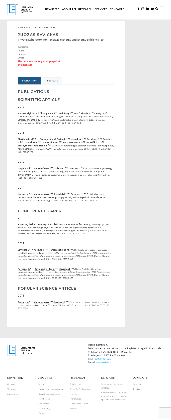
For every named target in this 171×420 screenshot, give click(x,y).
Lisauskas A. (31, 142)
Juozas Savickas (45, 27)
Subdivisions (75, 384)
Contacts (117, 9)
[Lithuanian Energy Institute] (20, 9)
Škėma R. (59, 168)
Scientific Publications (80, 389)
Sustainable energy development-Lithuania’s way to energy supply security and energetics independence (62, 196)
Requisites (137, 389)
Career (41, 413)
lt (162, 8)
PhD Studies (75, 398)
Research (85, 9)
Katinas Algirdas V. (28, 113)
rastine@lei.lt (103, 362)
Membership (44, 398)
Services (101, 9)
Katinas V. (23, 194)
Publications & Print (79, 403)
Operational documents (49, 394)
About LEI (69, 9)
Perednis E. (60, 194)
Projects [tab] (52, 81)
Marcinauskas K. (72, 142)
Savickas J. (63, 113)
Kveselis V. (76, 139)
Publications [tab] (29, 81)
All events (11, 389)
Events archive (14, 394)
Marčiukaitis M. (82, 113)
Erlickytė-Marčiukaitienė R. (33, 145)
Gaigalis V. (48, 113)
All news (11, 384)
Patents (73, 408)
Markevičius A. (50, 142)
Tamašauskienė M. (69, 224)
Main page (24, 27)
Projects (73, 394)
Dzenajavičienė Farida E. (53, 139)
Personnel (137, 384)
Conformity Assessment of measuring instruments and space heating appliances (114, 396)
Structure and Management (51, 389)
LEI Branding (44, 408)
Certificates (43, 403)
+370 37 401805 (102, 358)
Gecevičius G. (93, 142)
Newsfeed (52, 9)
